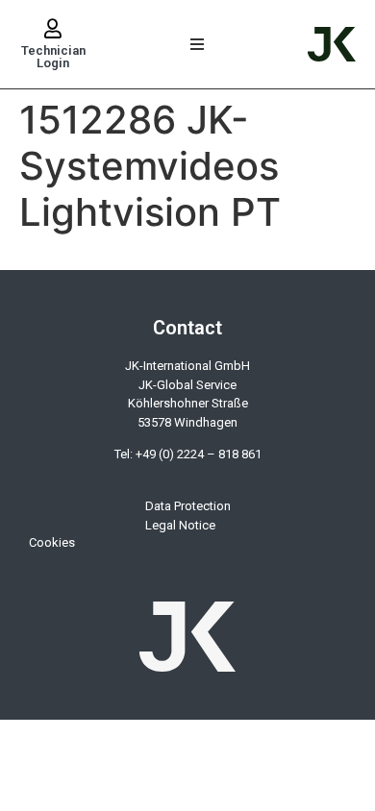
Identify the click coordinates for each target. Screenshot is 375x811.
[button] (197, 44)
